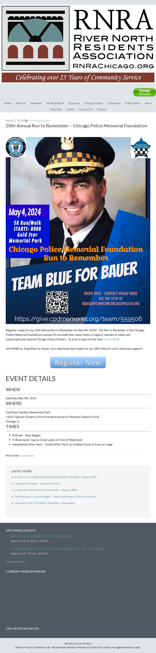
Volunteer (56, 109)
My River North (55, 103)
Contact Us (86, 109)
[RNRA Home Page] (78, 85)
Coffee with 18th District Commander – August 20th (45, 489)
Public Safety (133, 103)
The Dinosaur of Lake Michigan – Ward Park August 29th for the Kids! (55, 496)
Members (36, 103)
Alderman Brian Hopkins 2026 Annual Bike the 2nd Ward (57, 548)
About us (20, 103)
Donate (101, 109)
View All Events (15, 561)
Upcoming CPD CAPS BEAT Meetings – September (44, 503)
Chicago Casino (93, 103)
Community (114, 103)
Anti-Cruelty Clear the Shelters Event (42, 536)
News (148, 103)
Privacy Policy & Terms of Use (32, 647)
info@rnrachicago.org (126, 647)
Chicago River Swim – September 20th (37, 483)
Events (70, 109)
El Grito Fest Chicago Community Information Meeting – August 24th (55, 477)
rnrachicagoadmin (40, 120)
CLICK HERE (111, 339)
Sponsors (74, 103)
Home (7, 103)
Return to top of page (78, 643)
